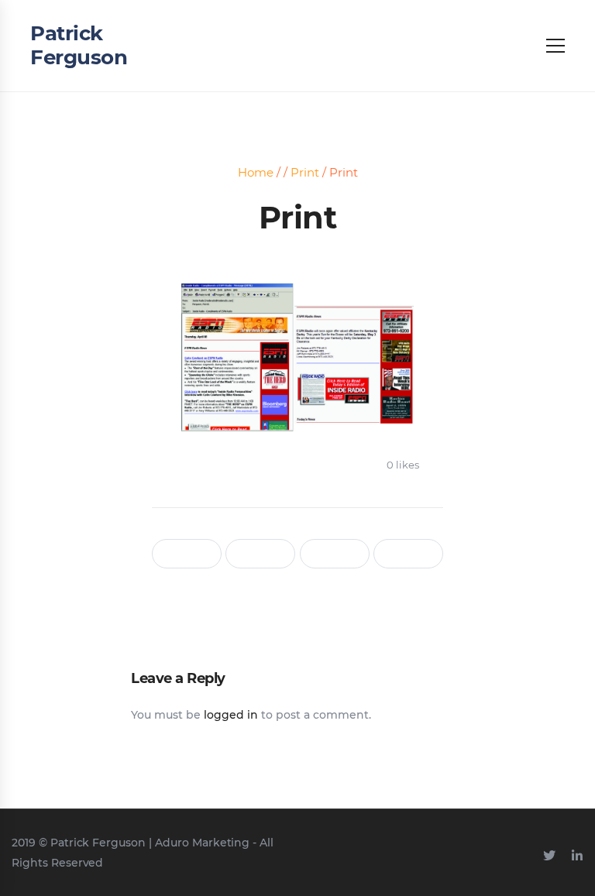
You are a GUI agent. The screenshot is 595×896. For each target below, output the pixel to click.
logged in (231, 715)
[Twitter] (549, 856)
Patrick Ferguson (78, 45)
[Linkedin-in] (577, 856)
